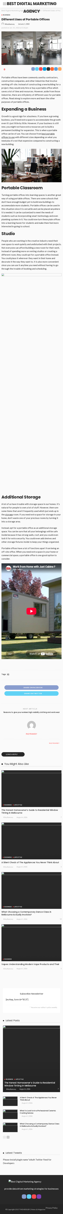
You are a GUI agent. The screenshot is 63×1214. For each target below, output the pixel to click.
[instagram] (39, 1196)
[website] (4, 743)
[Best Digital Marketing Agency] (25, 1181)
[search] (58, 4)
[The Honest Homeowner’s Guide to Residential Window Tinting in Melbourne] (31, 788)
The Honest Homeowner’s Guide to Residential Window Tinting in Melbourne (29, 811)
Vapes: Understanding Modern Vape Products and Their (30, 964)
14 (61, 919)
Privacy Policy (52, 1208)
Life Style (18, 805)
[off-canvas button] (4, 4)
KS (8, 674)
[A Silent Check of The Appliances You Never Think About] (31, 840)
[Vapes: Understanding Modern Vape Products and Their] (31, 942)
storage (9, 514)
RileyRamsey (10, 24)
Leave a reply (12, 754)
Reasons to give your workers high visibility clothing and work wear (32, 712)
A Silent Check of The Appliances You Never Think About (30, 862)
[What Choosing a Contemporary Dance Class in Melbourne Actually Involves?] (31, 890)
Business (6, 15)
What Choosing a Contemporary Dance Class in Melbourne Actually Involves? (26, 913)
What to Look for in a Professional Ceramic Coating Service (38, 1111)
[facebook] (24, 1196)
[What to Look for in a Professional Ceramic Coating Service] (10, 1114)
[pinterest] (34, 1196)
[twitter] (29, 1196)
